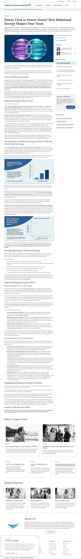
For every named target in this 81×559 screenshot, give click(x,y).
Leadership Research (61, 121)
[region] (20, 546)
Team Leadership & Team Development (65, 124)
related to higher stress (33, 397)
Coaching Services (52, 546)
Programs (51, 552)
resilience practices (43, 353)
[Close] (37, 537)
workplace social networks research (21, 96)
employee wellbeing (23, 315)
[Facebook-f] (68, 543)
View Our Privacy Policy (14, 549)
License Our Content (53, 550)
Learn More (50, 532)
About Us (36, 544)
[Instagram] (66, 543)
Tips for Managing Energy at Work (65, 80)
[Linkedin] (63, 543)
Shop (70, 1)
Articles (9, 9)
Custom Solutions (52, 548)
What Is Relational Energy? (63, 63)
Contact (64, 546)
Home (5, 9)
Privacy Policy (23, 557)
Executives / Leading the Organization (65, 127)
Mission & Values (37, 552)
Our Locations (66, 550)
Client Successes (37, 548)
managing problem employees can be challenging (16, 304)
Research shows (37, 118)
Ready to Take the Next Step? (63, 88)
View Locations (61, 1)
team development (8, 412)
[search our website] (74, 5)
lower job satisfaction (47, 397)
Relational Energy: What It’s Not (64, 66)
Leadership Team (38, 550)
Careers (36, 546)
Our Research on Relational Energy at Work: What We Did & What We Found (66, 71)
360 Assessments (52, 544)
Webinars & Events (67, 554)
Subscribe (70, 107)
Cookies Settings (11, 553)
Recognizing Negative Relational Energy (64, 75)
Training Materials (52, 554)
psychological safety (14, 328)
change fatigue (27, 279)
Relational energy (45, 83)
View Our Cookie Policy (25, 549)
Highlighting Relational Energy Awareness (64, 84)
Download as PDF (62, 40)
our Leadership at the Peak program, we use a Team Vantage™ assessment (24, 147)
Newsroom (36, 554)
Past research (7, 91)
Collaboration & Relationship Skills (64, 118)
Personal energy (29, 80)
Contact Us (74, 1)
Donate (64, 548)
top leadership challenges (28, 288)
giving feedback (34, 317)
